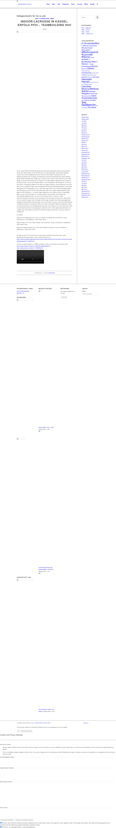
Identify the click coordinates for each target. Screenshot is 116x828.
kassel (90, 84)
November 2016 (86, 154)
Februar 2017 (85, 148)
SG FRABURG (86, 100)
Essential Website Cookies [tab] (7, 757)
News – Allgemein (86, 28)
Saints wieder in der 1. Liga (46, 427)
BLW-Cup (84, 69)
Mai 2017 (84, 142)
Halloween (89, 77)
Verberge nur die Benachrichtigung (24, 820)
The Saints (92, 107)
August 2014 (85, 197)
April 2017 (84, 144)
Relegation (86, 93)
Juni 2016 (84, 162)
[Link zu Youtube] (98, 722)
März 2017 (84, 146)
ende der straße (95, 73)
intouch (87, 84)
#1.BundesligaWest (90, 43)
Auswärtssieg (86, 66)
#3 (82, 45)
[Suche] (97, 4)
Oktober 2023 (85, 119)
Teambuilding (84, 107)
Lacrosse (86, 86)
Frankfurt (84, 75)
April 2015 (84, 187)
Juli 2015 (84, 181)
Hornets (91, 82)
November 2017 (86, 137)
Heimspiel (87, 79)
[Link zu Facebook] (92, 722)
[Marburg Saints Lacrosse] (24, 4)
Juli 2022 (84, 121)
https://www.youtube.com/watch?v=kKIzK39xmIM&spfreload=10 (34, 246)
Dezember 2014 (86, 191)
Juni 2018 (84, 129)
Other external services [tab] (6, 782)
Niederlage (91, 91)
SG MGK (93, 100)
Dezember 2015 (86, 174)
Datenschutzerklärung (26, 731)
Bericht (95, 66)
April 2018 (84, 133)
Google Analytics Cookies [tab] (7, 768)
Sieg (84, 102)
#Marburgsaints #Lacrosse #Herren (90, 54)
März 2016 (84, 168)
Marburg (85, 88)
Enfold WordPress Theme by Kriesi (42, 722)
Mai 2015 (84, 185)
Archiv (84, 291)
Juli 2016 (84, 160)
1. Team (91, 64)
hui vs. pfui (96, 82)
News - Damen (50, 18)
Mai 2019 (84, 125)
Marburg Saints (90, 90)
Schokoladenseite (89, 97)
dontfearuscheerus (86, 70)
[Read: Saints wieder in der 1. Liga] (40, 291)
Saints (93, 95)
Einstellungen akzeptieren (7, 820)
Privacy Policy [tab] (4, 807)
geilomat (84, 77)
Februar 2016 (85, 170)
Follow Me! (64, 297)
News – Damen (86, 30)
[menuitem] (48, 4)
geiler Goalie (93, 75)
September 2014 (86, 195)
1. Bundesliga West (89, 60)
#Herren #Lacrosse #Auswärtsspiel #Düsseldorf (89, 47)
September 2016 (86, 158)
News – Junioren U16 (87, 34)
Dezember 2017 (86, 135)
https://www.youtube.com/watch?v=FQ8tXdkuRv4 (30, 248)
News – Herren (85, 32)
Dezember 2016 (86, 152)
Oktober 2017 (85, 138)
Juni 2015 (84, 183)
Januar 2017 (85, 150)
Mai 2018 (84, 131)
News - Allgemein (40, 18)
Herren (86, 81)
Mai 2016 (84, 164)
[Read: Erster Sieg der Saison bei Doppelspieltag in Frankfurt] (40, 431)
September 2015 (86, 179)
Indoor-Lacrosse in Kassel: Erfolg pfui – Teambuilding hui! (45, 23)
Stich (97, 105)
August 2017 (85, 140)
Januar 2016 (85, 172)
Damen (90, 68)
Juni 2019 (84, 123)
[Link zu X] (95, 722)
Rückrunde (93, 94)
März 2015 (84, 189)
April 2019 (84, 127)
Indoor (83, 84)
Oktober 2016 (85, 156)
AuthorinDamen (50, 273)
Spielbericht (89, 105)
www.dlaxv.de (20, 293)
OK (18, 731)
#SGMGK (85, 59)
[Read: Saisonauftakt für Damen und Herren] (40, 573)
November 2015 (86, 176)
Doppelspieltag (86, 73)
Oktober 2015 (85, 177)
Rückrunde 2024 (86, 96)
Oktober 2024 (85, 117)
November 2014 (86, 193)
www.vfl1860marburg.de (23, 291)
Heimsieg (95, 77)
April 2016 (84, 166)
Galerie (88, 75)
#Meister (92, 57)
